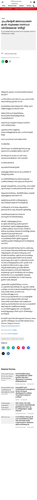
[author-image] (2, 53)
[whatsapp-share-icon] (2, 63)
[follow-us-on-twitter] (3, 353)
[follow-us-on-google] (3, 348)
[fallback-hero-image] (8, 377)
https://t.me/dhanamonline (10, 326)
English (15, 330)
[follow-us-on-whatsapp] (8, 348)
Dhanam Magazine (13, 334)
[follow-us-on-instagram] (23, 348)
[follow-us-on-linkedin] (8, 353)
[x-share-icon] (6, 63)
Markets (21, 6)
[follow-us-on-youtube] (18, 348)
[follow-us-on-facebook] (28, 348)
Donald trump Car (6, 339)
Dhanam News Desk (11, 54)
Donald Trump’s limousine (17, 339)
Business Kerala (12, 6)
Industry (29, 6)
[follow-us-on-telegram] (13, 348)
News (3, 6)
